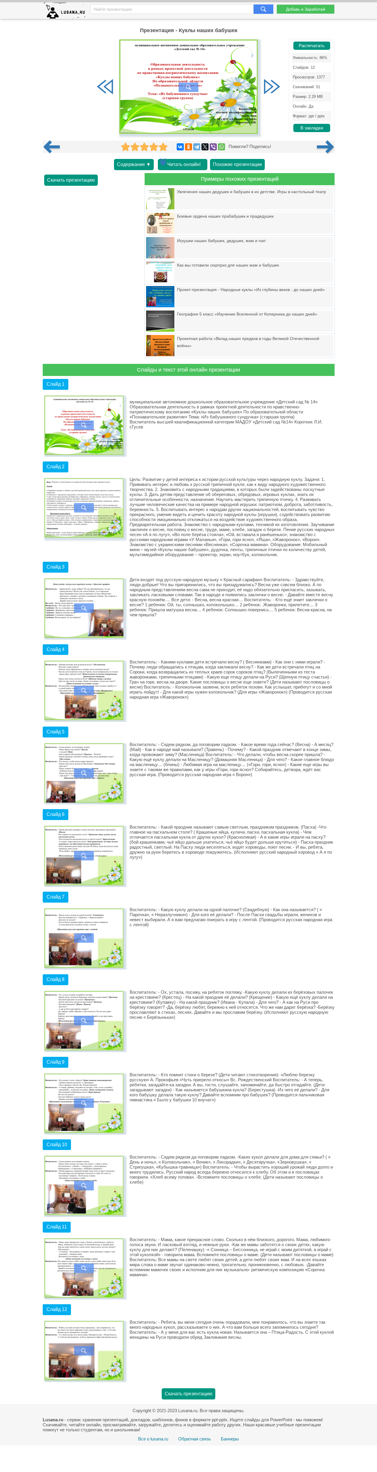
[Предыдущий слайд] (105, 87)
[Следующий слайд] (271, 87)
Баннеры (230, 1438)
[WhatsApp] (221, 146)
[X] (205, 146)
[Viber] (213, 146)
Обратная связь (194, 1438)
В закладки (311, 128)
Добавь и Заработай (305, 9)
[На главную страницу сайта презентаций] (67, 12)
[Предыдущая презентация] (54, 146)
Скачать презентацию (71, 180)
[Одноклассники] (188, 146)
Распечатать (312, 45)
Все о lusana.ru (153, 1438)
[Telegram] (196, 146)
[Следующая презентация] (326, 146)
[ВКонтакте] (180, 146)
